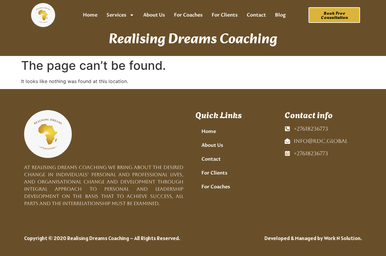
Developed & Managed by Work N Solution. (313, 238)
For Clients (225, 15)
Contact (256, 15)
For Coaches (188, 15)
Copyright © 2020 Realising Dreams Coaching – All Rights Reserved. (102, 238)
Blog (280, 15)
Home (90, 15)
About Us (154, 15)
